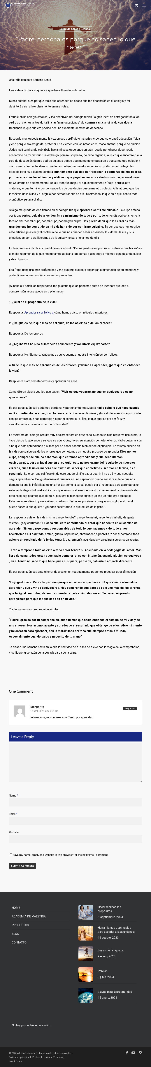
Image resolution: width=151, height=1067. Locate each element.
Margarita (37, 707)
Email (13, 814)
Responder (129, 708)
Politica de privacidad (20, 1057)
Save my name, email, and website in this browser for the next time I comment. (60, 855)
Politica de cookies (42, 1057)
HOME (16, 908)
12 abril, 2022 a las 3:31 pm (44, 711)
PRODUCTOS (20, 925)
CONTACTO (19, 942)
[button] (144, 5)
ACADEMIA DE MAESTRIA (29, 916)
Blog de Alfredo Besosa (75, 29)
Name (13, 795)
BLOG (15, 934)
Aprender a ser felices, (39, 312)
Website (14, 832)
